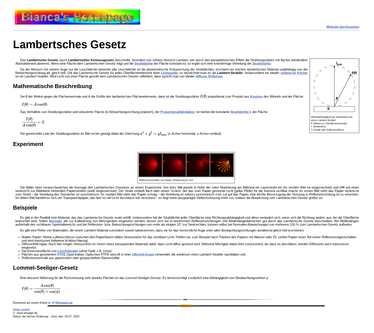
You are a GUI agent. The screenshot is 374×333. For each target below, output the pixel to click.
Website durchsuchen (342, 27)
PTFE (61, 254)
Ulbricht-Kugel (143, 254)
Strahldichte (143, 63)
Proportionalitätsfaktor (177, 112)
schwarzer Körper (294, 73)
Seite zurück (21, 309)
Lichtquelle (169, 73)
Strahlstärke (261, 63)
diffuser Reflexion (209, 76)
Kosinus (256, 96)
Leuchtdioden (68, 251)
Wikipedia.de (64, 302)
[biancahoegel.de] (77, 23)
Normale (55, 221)
